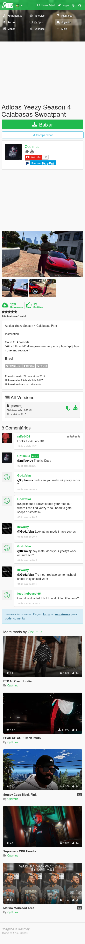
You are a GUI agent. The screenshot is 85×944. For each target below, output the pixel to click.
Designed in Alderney (15, 929)
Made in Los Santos (15, 933)
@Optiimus (25, 480)
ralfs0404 (23, 436)
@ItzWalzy (24, 551)
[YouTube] (32, 151)
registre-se (62, 614)
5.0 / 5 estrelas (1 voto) (14, 316)
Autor (35, 456)
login (46, 614)
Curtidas (38, 307)
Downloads (16, 307)
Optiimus (32, 146)
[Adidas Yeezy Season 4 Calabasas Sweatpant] (42, 254)
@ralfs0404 (25, 460)
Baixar (45, 124)
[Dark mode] (73, 5)
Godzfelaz (24, 475)
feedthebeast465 (29, 593)
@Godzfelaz (25, 531)
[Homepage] (27, 151)
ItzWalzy (23, 527)
